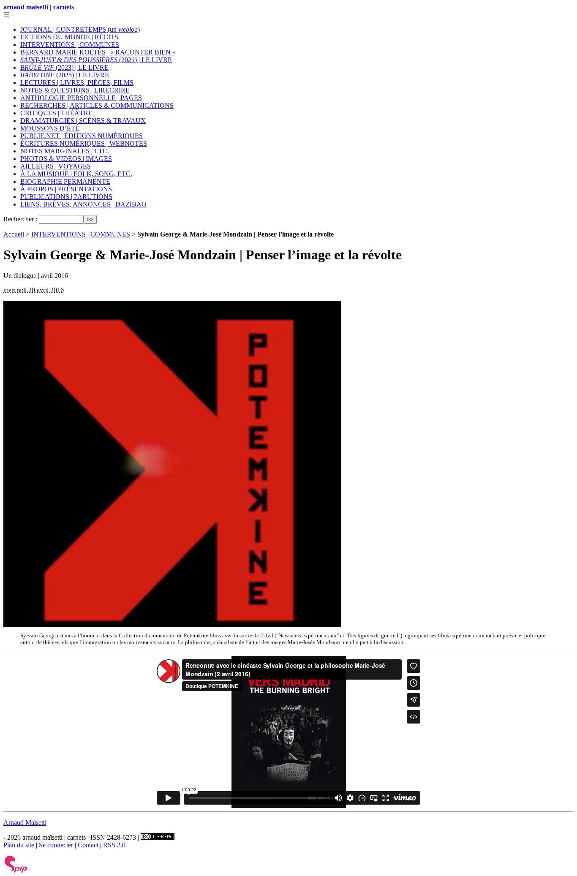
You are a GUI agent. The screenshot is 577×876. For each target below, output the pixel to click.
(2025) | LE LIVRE (64, 75)
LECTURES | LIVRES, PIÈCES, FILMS (76, 82)
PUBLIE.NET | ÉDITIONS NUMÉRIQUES (81, 135)
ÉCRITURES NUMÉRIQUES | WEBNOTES (83, 143)
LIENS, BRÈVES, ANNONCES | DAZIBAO (83, 204)
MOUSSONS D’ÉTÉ (49, 128)
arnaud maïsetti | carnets (38, 7)
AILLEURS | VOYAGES (55, 166)
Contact (88, 845)
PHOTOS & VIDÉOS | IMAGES (66, 158)
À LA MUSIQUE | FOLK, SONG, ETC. (76, 173)
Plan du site (18, 845)
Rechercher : (20, 219)
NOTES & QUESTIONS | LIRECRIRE (75, 90)
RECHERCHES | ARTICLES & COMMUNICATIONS (97, 105)
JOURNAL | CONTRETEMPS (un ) (80, 29)
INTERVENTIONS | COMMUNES (69, 44)
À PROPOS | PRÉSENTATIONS (66, 189)
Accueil (13, 234)
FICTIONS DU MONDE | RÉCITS (69, 37)
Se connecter (56, 845)
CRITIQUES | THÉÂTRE (56, 113)
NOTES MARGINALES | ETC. (64, 151)
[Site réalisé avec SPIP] (16, 871)
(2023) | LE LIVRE (64, 67)
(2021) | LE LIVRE (96, 59)
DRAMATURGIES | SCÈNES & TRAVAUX (83, 120)
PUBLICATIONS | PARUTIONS (66, 196)
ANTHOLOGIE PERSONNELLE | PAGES (81, 97)
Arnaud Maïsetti (24, 822)
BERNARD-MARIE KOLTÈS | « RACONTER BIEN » (98, 52)
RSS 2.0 (114, 845)
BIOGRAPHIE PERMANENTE (65, 181)
